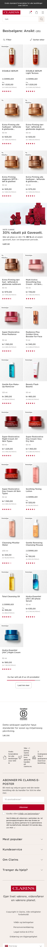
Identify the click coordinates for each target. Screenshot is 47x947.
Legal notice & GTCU (23, 932)
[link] (23, 226)
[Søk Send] (41, 19)
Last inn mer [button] (23, 685)
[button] (23, 839)
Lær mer (6, 735)
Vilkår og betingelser (28, 814)
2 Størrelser (31, 550)
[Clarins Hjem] (11, 12)
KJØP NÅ (6, 244)
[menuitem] (30, 12)
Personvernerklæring (23, 927)
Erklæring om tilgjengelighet (23, 937)
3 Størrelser (8, 79)
